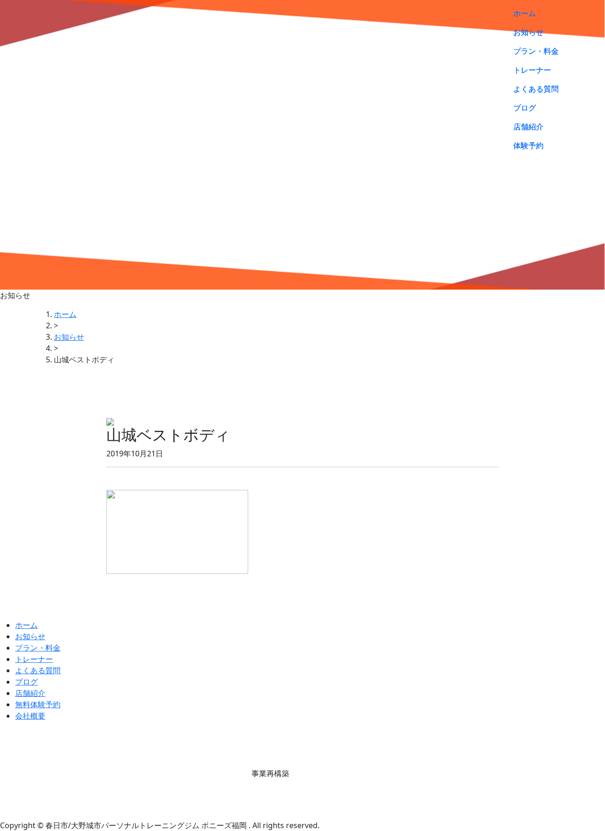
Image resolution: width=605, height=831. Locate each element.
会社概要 (30, 716)
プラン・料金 (536, 51)
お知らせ (528, 32)
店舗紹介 (528, 126)
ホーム (524, 13)
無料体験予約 (37, 704)
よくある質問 (536, 89)
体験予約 (528, 145)
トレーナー (532, 70)
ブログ (524, 108)
